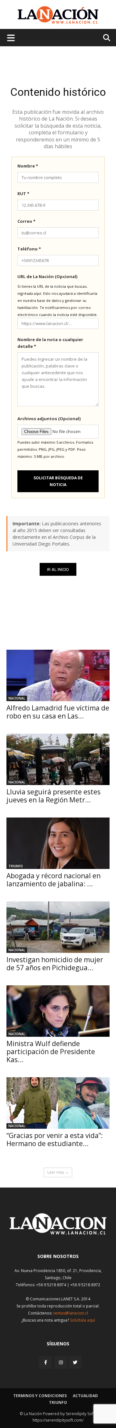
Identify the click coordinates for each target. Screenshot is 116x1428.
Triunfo (15, 866)
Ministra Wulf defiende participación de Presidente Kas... (50, 1051)
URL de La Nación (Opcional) (47, 276)
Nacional (16, 698)
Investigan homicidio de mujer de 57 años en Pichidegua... (54, 963)
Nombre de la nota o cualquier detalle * (50, 343)
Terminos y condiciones (40, 1395)
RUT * (23, 193)
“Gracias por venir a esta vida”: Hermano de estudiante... (54, 1139)
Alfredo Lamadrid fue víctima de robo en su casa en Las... (57, 711)
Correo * (26, 221)
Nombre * (27, 166)
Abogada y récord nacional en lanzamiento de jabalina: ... (53, 879)
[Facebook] (46, 1362)
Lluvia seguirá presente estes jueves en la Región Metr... (53, 795)
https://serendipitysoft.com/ (58, 1420)
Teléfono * (29, 249)
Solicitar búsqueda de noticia (58, 481)
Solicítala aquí (82, 1320)
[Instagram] (61, 1362)
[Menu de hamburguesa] (11, 37)
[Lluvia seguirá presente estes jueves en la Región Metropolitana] (58, 759)
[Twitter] (75, 1362)
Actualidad (85, 1395)
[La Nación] (58, 15)
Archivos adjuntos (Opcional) (49, 418)
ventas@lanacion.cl (70, 1313)
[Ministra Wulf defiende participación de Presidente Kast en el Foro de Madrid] (58, 1011)
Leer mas (55, 1172)
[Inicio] (58, 1233)
